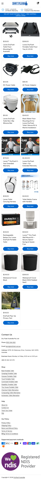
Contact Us (5, 408)
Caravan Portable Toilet (8, 376)
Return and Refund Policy (9, 428)
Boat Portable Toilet (7, 371)
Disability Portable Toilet (9, 384)
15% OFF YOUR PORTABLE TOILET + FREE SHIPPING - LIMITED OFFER (20, 14)
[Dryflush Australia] (20, 4)
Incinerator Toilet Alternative (10, 395)
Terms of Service (6, 431)
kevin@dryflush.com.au (13, 346)
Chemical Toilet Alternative (10, 390)
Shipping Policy (6, 425)
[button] (38, 4)
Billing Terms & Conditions (9, 434)
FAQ (2, 413)
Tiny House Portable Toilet (9, 387)
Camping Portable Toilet (9, 373)
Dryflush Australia (19, 477)
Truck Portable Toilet (8, 379)
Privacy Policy (5, 423)
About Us (4, 405)
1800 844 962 (11, 342)
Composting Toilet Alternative (10, 393)
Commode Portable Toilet (9, 382)
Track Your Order (6, 410)
